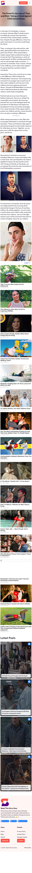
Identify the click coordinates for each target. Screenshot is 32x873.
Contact (20, 840)
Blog (2, 834)
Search (3, 837)
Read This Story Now (9, 808)
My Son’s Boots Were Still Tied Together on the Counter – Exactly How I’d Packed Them (15, 787)
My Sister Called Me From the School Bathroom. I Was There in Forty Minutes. (14, 750)
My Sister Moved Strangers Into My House (14, 676)
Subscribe (23, 3)
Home (2, 831)
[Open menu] (30, 2)
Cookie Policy (21, 834)
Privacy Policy (21, 831)
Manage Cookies (22, 837)
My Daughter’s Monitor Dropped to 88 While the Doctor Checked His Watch (15, 712)
